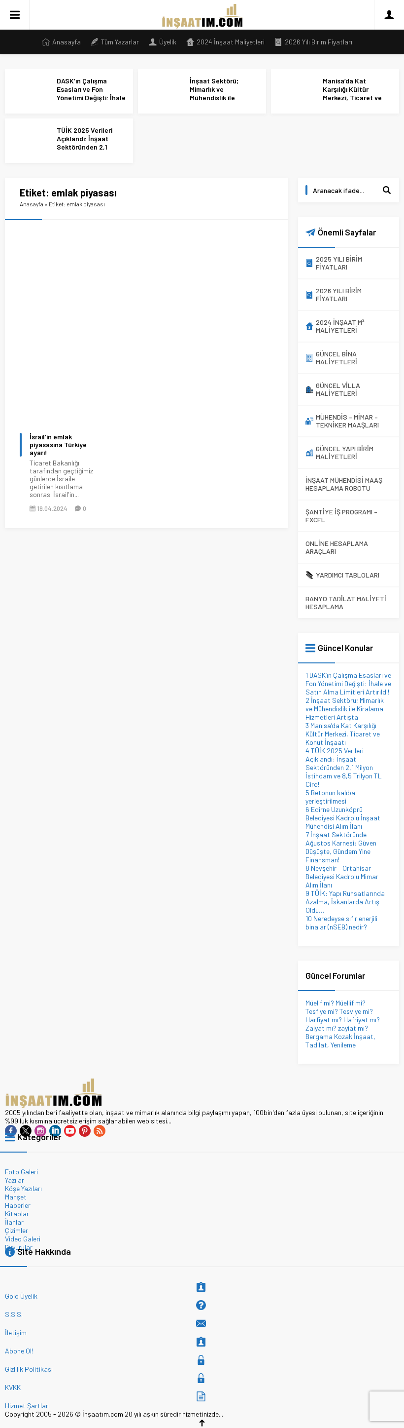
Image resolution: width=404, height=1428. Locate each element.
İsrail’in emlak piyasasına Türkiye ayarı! (58, 445)
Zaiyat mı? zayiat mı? (336, 1028)
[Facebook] (11, 1131)
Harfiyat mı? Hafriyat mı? (342, 1019)
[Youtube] (70, 1131)
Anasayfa (31, 203)
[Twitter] (26, 1131)
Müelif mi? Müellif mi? (335, 1003)
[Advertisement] (202, 284)
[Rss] (99, 1131)
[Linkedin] (55, 1131)
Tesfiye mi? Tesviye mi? (339, 1011)
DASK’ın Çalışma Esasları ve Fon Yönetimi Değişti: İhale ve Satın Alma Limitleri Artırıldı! (91, 97)
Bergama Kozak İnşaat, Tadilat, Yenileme (340, 1040)
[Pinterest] (85, 1131)
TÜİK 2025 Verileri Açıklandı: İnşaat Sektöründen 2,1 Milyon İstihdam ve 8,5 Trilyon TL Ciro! (91, 147)
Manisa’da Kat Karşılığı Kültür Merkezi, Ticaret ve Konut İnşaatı (352, 93)
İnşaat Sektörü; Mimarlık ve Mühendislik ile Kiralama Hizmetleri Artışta (220, 97)
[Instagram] (40, 1131)
